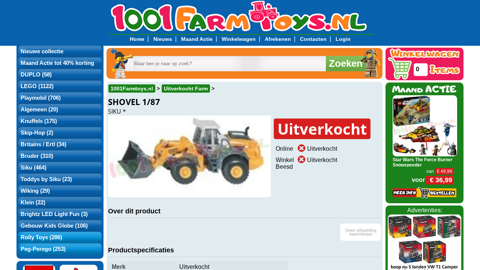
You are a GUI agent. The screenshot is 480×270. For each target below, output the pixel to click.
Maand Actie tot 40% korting (57, 63)
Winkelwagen (239, 39)
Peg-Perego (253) (43, 249)
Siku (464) (33, 168)
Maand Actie (197, 39)
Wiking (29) (35, 191)
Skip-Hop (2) (37, 133)
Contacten (313, 39)
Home (137, 39)
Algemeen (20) (39, 109)
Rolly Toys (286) (41, 237)
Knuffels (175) (39, 121)
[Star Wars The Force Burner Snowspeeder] (425, 125)
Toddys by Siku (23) (46, 179)
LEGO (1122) (37, 86)
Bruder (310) (37, 156)
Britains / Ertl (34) (43, 144)
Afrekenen (278, 39)
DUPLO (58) (36, 75)
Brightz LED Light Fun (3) (54, 214)
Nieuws (162, 39)
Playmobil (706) (41, 98)
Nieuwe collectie (42, 51)
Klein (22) (33, 203)
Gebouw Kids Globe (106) (54, 226)
